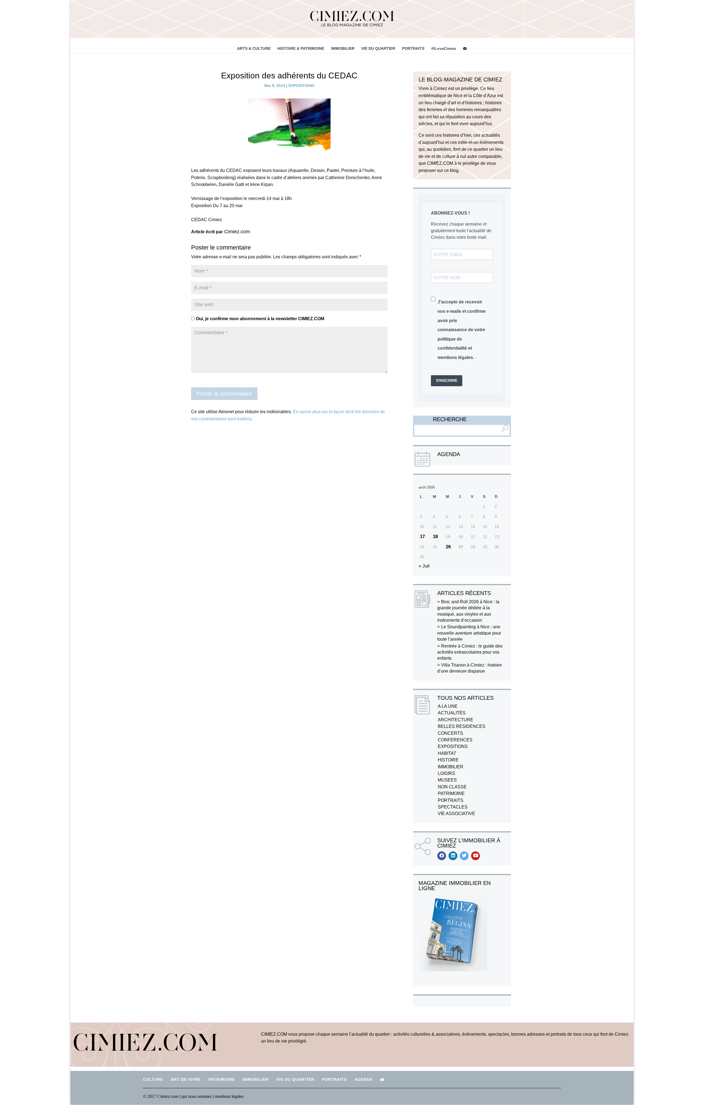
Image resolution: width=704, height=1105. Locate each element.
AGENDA (363, 1079)
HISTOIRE (448, 760)
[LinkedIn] (453, 855)
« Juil (424, 566)
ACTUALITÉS (452, 713)
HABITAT (447, 753)
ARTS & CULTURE (254, 48)
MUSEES (447, 780)
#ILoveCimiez (443, 48)
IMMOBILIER (342, 48)
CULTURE (153, 1079)
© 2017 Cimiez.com (160, 1096)
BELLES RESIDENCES (461, 726)
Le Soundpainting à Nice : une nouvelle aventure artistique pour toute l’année (469, 632)
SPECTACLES (453, 807)
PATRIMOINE (451, 793)
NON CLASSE (452, 787)
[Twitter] (464, 855)
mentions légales (229, 1096)
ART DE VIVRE (186, 1079)
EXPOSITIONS (301, 85)
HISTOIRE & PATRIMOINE (300, 48)
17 (422, 536)
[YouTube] (475, 855)
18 (435, 536)
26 (448, 546)
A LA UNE (448, 706)
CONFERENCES (455, 739)
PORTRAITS (413, 48)
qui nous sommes (197, 1096)
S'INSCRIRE (446, 380)
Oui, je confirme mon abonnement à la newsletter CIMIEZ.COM (259, 318)
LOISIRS (446, 773)
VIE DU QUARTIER (378, 48)
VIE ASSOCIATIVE (456, 813)
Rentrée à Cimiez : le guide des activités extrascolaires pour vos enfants (469, 652)
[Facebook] (441, 855)
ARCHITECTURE (455, 719)
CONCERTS (450, 733)
